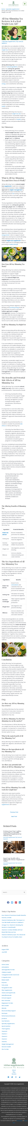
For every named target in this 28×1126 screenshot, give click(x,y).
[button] (8, 902)
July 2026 (4, 952)
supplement (8, 186)
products (4, 1018)
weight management (15, 190)
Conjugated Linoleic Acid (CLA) (10, 975)
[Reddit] (19, 1077)
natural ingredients (12, 67)
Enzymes (4, 982)
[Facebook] (8, 1077)
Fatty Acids (5, 985)
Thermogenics (6, 1029)
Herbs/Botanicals (6, 995)
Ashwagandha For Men (8, 969)
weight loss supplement (13, 240)
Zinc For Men (5, 1049)
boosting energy (14, 307)
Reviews (14, 1074)
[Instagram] (15, 1077)
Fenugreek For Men (7, 987)
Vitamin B (4, 1031)
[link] (19, 1120)
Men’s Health (5, 1005)
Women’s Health (6, 1047)
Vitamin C (4, 1034)
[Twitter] (12, 1077)
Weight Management (8, 1044)
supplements (5, 804)
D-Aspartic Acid (6, 977)
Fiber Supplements (7, 990)
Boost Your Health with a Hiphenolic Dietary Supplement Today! (13, 859)
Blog (14, 1072)
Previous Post (14, 812)
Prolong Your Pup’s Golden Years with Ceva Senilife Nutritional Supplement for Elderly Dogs (12, 833)
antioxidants (14, 585)
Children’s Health (6, 972)
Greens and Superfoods (8, 993)
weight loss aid (16, 114)
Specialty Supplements (9, 41)
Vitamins (4, 1041)
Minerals (4, 1008)
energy (4, 84)
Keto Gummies (6, 1000)
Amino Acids (5, 964)
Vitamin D (4, 1036)
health (3, 106)
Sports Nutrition (6, 1026)
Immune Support (6, 998)
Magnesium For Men (7, 1003)
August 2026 (5, 949)
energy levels (5, 235)
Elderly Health (5, 980)
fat (13, 193)
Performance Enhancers (8, 1016)
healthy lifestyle (13, 244)
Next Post (14, 816)
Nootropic (4, 1013)
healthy (19, 119)
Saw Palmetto (6, 1021)
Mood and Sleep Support (9, 1011)
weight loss (5, 50)
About (14, 1070)
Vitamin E (4, 1039)
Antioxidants (5, 967)
